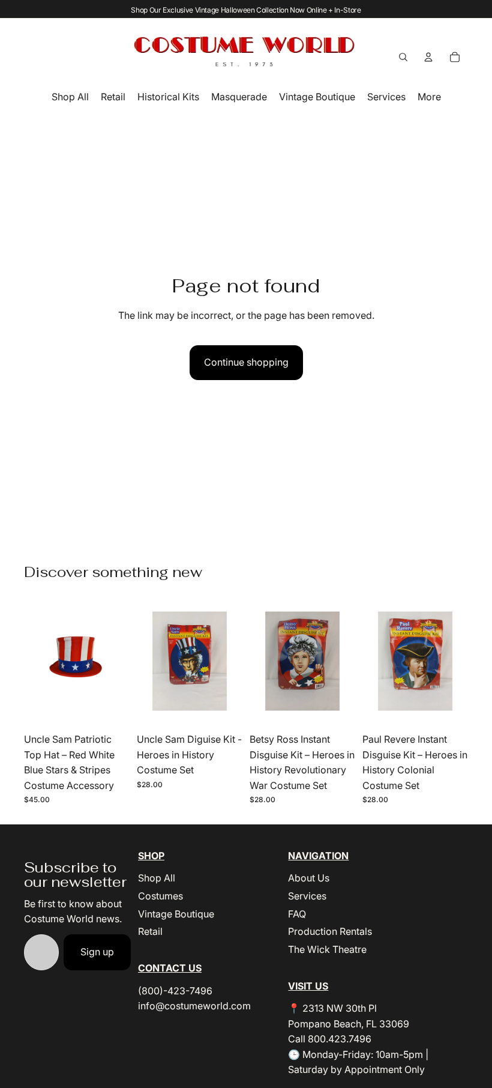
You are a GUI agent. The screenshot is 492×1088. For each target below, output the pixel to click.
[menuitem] (429, 97)
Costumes (160, 896)
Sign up (97, 952)
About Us (308, 878)
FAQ (297, 914)
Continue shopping (246, 362)
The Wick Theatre (327, 949)
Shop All (156, 878)
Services (307, 896)
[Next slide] (458, 661)
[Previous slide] (371, 661)
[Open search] (403, 57)
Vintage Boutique (176, 914)
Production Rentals (330, 931)
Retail (150, 931)
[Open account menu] (428, 57)
